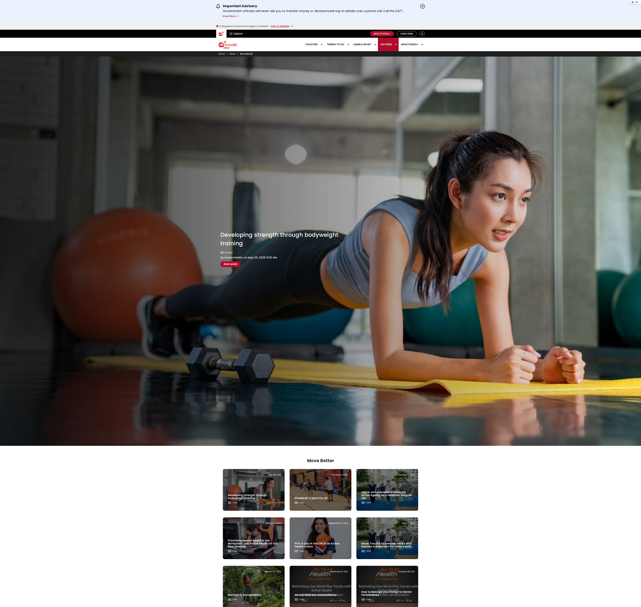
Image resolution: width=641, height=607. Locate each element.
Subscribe (406, 33)
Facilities (311, 44)
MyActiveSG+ (382, 33)
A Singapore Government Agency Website (243, 26)
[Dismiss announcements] (422, 6)
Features (386, 44)
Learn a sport (362, 44)
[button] (422, 34)
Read (232, 53)
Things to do (335, 44)
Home (222, 53)
